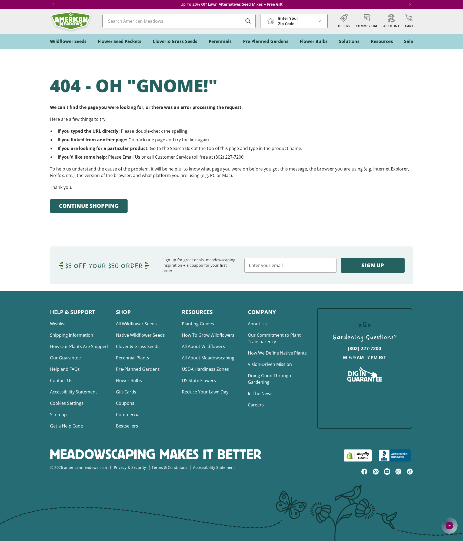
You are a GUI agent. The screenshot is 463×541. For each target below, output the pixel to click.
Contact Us (61, 380)
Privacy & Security (130, 467)
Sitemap (58, 415)
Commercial (128, 415)
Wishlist (58, 324)
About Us (257, 324)
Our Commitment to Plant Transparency (274, 338)
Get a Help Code (66, 426)
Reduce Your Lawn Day (205, 392)
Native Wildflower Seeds (140, 335)
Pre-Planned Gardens (138, 369)
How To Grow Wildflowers (208, 335)
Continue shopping (89, 205)
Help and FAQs (65, 369)
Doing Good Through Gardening (269, 379)
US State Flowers (199, 380)
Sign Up (372, 265)
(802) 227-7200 (364, 348)
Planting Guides (198, 324)
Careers (256, 405)
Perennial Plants (132, 358)
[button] (409, 21)
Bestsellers (127, 426)
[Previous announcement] (53, 4)
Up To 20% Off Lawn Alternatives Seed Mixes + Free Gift (232, 4)
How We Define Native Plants (277, 353)
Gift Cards (126, 392)
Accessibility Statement (73, 392)
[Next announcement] (410, 4)
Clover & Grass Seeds (137, 346)
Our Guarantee (65, 358)
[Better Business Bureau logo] (395, 455)
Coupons (125, 403)
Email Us (131, 157)
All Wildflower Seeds (136, 324)
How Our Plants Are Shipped (79, 346)
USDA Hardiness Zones (205, 369)
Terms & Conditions (169, 467)
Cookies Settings (67, 403)
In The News (260, 393)
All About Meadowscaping (208, 358)
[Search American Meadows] (248, 21)
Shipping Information (71, 335)
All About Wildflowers (203, 346)
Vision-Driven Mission (270, 364)
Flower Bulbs (129, 380)
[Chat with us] (449, 525)
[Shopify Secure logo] (358, 455)
